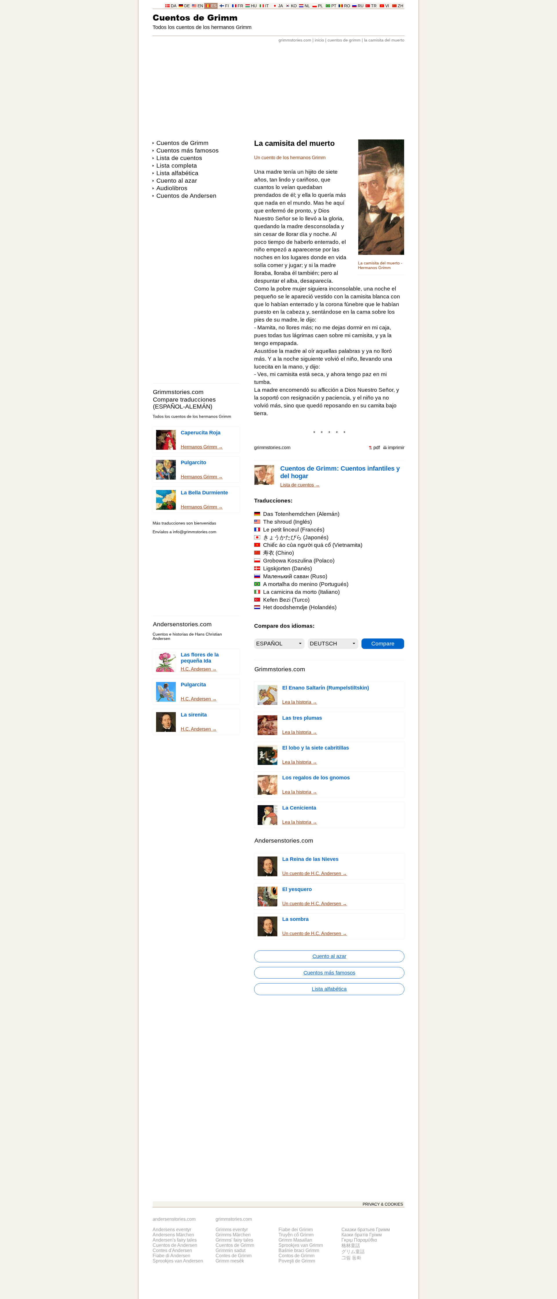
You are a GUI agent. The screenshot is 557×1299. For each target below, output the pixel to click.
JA (280, 6)
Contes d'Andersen (172, 1250)
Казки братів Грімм (361, 1234)
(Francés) (293, 530)
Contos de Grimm (296, 1255)
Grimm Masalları (295, 1240)
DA (173, 6)
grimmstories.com (294, 40)
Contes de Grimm (234, 1255)
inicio (319, 40)
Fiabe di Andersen (171, 1255)
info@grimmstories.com (194, 532)
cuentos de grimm (344, 40)
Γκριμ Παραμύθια (359, 1240)
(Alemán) (301, 514)
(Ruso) (295, 576)
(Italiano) (301, 592)
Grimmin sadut (230, 1250)
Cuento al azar (176, 180)
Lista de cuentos (179, 158)
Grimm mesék (230, 1260)
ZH (400, 6)
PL (320, 6)
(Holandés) (300, 607)
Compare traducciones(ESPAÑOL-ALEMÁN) (184, 403)
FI (227, 6)
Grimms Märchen (233, 1234)
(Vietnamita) (312, 545)
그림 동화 (351, 1257)
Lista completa (176, 165)
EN (200, 6)
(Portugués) (305, 584)
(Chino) (278, 553)
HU (254, 6)
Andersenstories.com (182, 624)
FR (240, 6)
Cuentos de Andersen (186, 195)
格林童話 (350, 1245)
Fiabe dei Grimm (295, 1229)
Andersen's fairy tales (175, 1240)
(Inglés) (287, 522)
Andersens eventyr (172, 1229)
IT (267, 6)
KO (294, 6)
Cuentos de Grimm (195, 17)
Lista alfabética (177, 173)
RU (361, 6)
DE (187, 6)
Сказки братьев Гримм (365, 1229)
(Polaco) (298, 561)
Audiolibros (171, 188)
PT (334, 6)
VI (387, 6)
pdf (376, 447)
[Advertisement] (278, 88)
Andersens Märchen (173, 1234)
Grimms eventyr (232, 1229)
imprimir (396, 447)
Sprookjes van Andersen (178, 1260)
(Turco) (286, 600)
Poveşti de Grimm (296, 1260)
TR (374, 6)
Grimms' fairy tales (234, 1240)
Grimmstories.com (178, 392)
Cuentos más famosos (187, 150)
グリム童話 (353, 1251)
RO (347, 6)
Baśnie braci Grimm (298, 1250)
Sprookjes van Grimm (300, 1245)
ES (213, 6)
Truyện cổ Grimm (296, 1234)
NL (307, 6)
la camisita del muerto (384, 40)
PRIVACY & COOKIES (383, 1204)
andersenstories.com (174, 1219)
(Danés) (287, 568)
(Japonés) (295, 537)
